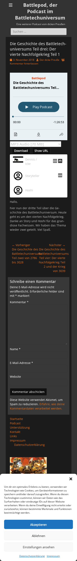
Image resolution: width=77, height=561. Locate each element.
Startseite (16, 419)
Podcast (15, 423)
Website (15, 377)
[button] (71, 479)
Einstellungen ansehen (38, 547)
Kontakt (15, 432)
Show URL (41, 151)
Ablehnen (38, 536)
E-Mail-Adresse (21, 363)
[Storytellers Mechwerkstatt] (59, 175)
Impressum (53, 556)
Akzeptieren (38, 524)
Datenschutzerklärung (32, 556)
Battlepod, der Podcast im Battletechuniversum (40, 11)
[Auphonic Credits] (59, 161)
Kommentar (19, 302)
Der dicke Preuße (49, 60)
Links (13, 436)
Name (15, 349)
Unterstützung (20, 427)
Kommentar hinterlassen (24, 63)
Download (21, 151)
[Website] (54, 161)
